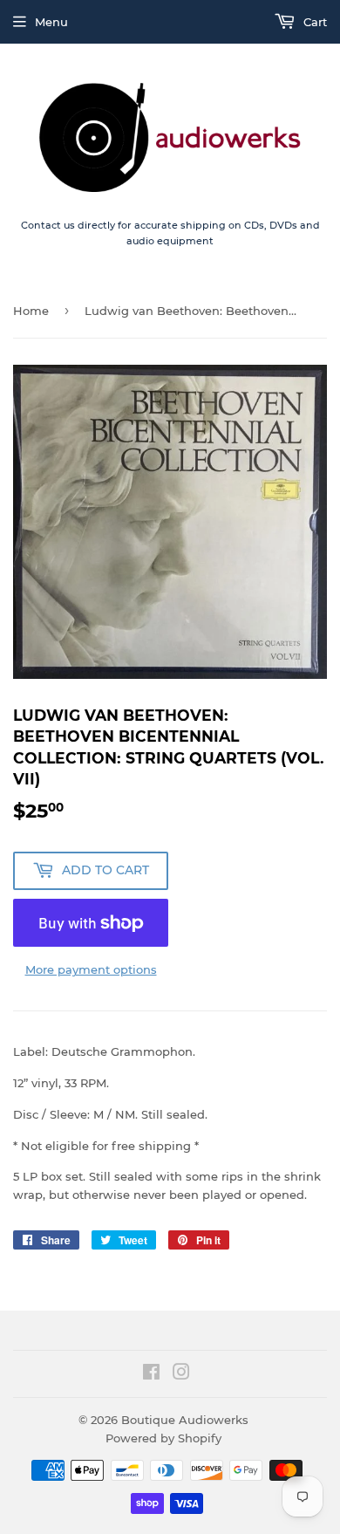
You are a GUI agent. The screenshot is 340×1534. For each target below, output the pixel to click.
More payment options (91, 969)
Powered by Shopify (163, 1438)
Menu (51, 22)
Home (31, 311)
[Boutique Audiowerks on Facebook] (151, 1374)
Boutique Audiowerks (184, 1420)
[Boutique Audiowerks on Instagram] (181, 1374)
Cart (313, 22)
